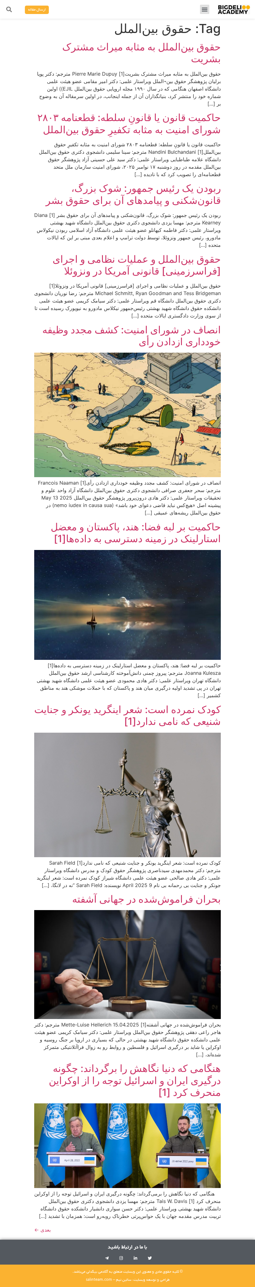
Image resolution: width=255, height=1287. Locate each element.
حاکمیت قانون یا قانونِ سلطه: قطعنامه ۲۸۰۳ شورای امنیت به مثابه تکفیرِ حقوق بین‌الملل (129, 123)
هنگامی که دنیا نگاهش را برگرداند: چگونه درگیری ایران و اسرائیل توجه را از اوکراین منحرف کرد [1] (135, 1080)
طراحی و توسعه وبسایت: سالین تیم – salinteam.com (127, 1280)
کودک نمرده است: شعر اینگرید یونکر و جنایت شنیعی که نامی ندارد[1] (127, 715)
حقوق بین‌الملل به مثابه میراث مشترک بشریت (141, 53)
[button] (204, 9)
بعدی (42, 1230)
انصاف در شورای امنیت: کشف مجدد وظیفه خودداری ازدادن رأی (131, 336)
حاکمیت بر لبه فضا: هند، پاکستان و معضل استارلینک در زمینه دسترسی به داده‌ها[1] (136, 533)
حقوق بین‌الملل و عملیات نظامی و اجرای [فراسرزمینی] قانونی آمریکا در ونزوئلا (137, 265)
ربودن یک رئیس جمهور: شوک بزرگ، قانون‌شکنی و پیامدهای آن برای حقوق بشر (133, 194)
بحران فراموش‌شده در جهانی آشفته (146, 899)
